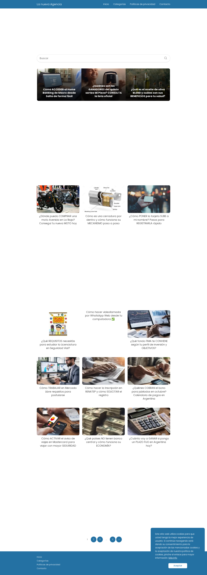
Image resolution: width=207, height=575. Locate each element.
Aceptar (177, 565)
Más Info (173, 557)
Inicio (106, 4)
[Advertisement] (103, 32)
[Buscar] (164, 57)
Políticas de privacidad (142, 4)
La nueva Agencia (49, 4)
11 (112, 539)
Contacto (164, 4)
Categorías (119, 4)
